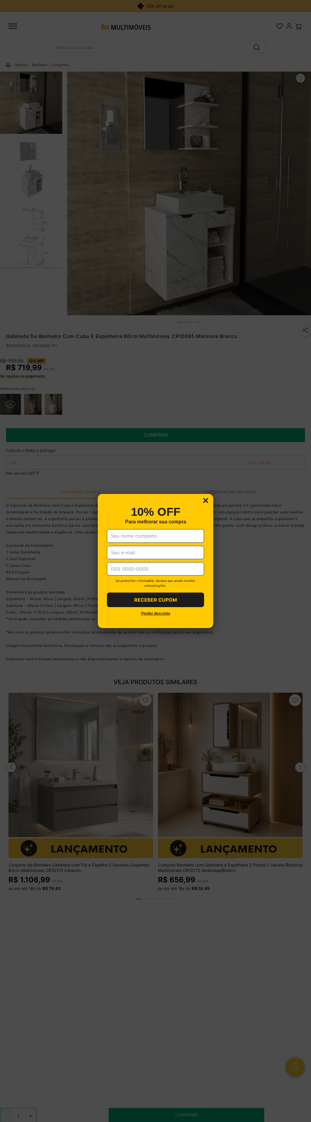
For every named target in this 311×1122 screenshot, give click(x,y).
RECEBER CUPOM (155, 600)
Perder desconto (155, 614)
